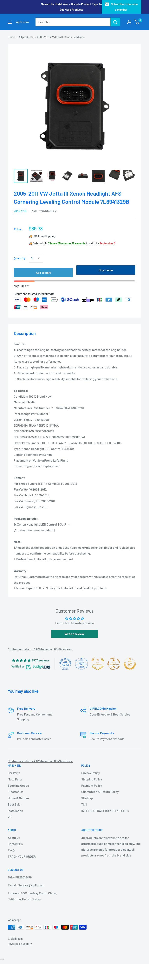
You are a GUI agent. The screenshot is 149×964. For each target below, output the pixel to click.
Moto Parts (15, 779)
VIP (10, 817)
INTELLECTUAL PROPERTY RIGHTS (105, 811)
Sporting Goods (18, 785)
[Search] (115, 22)
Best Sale (14, 804)
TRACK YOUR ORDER (22, 856)
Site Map (87, 798)
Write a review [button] (74, 634)
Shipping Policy (91, 779)
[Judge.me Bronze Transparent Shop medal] (113, 664)
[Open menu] (10, 22)
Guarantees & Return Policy (100, 791)
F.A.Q (11, 850)
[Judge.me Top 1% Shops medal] (130, 664)
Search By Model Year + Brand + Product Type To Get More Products (71, 6)
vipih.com (20, 211)
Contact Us (15, 844)
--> (80, 64)
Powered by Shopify (20, 943)
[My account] (129, 22)
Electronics (15, 791)
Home (11, 37)
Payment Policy (91, 785)
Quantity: (20, 258)
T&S (84, 804)
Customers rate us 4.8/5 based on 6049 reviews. (40, 649)
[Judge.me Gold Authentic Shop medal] (97, 664)
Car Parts (14, 773)
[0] (137, 22)
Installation (15, 811)
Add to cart (43, 272)
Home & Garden (18, 798)
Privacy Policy (90, 773)
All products (26, 37)
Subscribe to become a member (124, 6)
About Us (14, 837)
